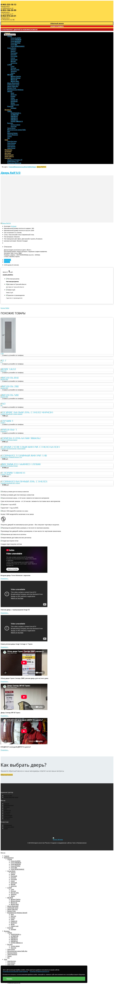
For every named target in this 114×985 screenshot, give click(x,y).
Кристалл (3, 371)
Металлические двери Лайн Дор (16, 130)
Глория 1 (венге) (6, 474)
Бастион (10, 123)
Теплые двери (15, 125)
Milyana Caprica (16, 76)
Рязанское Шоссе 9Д (14, 163)
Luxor (12, 66)
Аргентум (14, 63)
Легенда (13, 68)
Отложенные (8, 825)
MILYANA (10, 75)
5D (1, 405)
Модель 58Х (4, 397)
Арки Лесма (11, 148)
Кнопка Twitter (5, 308)
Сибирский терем (13, 85)
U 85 (2, 353)
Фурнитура (8, 150)
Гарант (9, 136)
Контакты (8, 158)
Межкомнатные (10, 35)
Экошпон (14, 71)
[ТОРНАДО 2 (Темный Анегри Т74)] (24, 455)
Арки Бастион (12, 141)
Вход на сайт (8, 795)
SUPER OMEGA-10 (17, 121)
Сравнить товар (9, 827)
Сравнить (7, 262)
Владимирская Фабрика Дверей (15, 90)
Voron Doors (11, 128)
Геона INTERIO (15, 43)
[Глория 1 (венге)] (13, 473)
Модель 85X (4, 379)
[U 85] (8, 351)
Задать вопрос (8, 274)
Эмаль (13, 73)
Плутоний (14, 56)
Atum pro (14, 95)
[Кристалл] (8, 369)
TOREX (9, 111)
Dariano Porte (11, 88)
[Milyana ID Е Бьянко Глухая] (21, 464)
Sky (8, 138)
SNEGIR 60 (14, 116)
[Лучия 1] (7, 421)
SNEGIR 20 (14, 120)
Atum (12, 93)
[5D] (3, 403)
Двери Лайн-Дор (12, 86)
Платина (13, 55)
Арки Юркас (11, 146)
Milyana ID (14, 80)
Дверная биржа (12, 133)
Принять (9, 979)
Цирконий (14, 60)
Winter (13, 103)
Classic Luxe (15, 105)
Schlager (13, 108)
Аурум (13, 58)
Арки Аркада (11, 143)
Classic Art (14, 100)
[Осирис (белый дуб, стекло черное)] (27, 412)
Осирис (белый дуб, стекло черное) (11, 414)
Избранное (7, 260)
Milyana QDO (15, 81)
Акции (6, 828)
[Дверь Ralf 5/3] (6, 223)
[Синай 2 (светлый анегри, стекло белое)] (30, 447)
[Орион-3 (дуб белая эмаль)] (20, 438)
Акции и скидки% (57, 26)
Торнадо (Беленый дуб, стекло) (10, 483)
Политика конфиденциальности (39, 971)
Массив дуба (15, 70)
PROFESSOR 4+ (16, 113)
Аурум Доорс (11, 48)
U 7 (2, 362)
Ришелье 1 (4, 431)
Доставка (8, 153)
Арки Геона (11, 145)
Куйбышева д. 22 (13, 161)
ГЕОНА (9, 36)
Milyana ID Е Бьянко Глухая (9, 466)
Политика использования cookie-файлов (15, 971)
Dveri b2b (10, 106)
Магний (13, 61)
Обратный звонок (57, 23)
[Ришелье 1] (9, 429)
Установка (8, 151)
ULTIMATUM (14, 115)
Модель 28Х (4, 388)
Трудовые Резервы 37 (14, 160)
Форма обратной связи (11, 797)
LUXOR (9, 65)
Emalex (13, 96)
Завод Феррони (12, 135)
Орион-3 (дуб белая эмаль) (9, 440)
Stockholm (14, 101)
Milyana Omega (15, 78)
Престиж (13, 126)
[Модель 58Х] (10, 395)
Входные (8, 110)
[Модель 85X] (10, 378)
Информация (9, 155)
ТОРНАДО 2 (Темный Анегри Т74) (11, 457)
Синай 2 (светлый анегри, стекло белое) (13, 449)
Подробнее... (5, 579)
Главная (7, 33)
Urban (13, 98)
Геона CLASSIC (16, 38)
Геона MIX (14, 45)
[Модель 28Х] (10, 386)
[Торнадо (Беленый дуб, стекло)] (24, 481)
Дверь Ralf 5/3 (10, 172)
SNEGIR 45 (14, 118)
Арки (6, 140)
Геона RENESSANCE (17, 46)
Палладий (14, 53)
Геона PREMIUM (16, 40)
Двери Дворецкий (13, 83)
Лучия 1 (3, 423)
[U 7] (3, 360)
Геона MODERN (16, 41)
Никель (13, 51)
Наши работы (9, 156)
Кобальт (13, 50)
